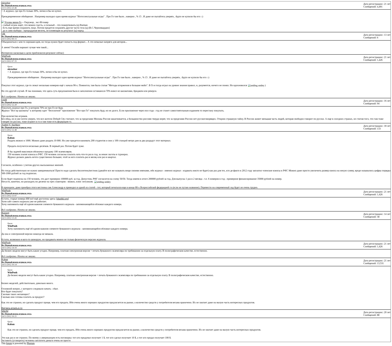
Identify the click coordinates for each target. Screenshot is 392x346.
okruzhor (6, 3)
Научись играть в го (11, 308)
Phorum (30, 343)
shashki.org (62, 198)
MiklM (5, 311)
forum (9, 343)
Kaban (5, 259)
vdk (3, 33)
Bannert (5, 213)
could (4, 99)
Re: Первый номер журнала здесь (17, 5)
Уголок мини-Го (12, 22)
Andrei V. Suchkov (11, 124)
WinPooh (6, 56)
